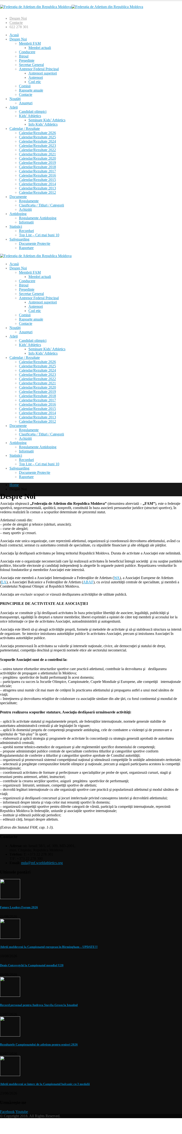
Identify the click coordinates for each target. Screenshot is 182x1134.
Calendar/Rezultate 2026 (37, 133)
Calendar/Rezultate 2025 (37, 137)
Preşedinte (26, 60)
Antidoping (18, 214)
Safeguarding (19, 239)
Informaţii (26, 222)
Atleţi (13, 107)
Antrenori (35, 77)
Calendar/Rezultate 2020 (37, 158)
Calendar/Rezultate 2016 (37, 175)
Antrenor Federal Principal (39, 69)
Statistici (15, 226)
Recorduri (26, 231)
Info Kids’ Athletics (43, 124)
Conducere (27, 52)
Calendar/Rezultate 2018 (37, 167)
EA (3, 582)
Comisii (25, 86)
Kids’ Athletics (30, 116)
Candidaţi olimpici (32, 112)
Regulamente (29, 201)
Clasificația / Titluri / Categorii (41, 205)
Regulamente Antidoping (37, 218)
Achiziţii (25, 209)
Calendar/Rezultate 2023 (37, 146)
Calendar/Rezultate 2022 (37, 150)
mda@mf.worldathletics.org (42, 863)
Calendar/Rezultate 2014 (37, 184)
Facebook (7, 1112)
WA (117, 578)
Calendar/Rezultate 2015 (37, 180)
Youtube (21, 1112)
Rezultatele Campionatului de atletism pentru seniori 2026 (39, 1044)
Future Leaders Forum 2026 (19, 907)
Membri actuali (39, 48)
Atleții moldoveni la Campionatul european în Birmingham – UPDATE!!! (49, 947)
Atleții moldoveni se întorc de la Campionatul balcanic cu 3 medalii (45, 1084)
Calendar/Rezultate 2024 (37, 141)
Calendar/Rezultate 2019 (37, 163)
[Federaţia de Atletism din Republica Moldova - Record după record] (71, 7)
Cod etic (34, 82)
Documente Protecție (34, 244)
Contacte (16, 23)
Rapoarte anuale (31, 90)
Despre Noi (18, 18)
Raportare (26, 248)
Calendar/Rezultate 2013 (37, 188)
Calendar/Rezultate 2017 (37, 171)
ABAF (88, 582)
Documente (18, 197)
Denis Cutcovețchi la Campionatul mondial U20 (32, 965)
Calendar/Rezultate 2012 (37, 192)
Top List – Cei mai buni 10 (39, 235)
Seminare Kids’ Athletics (46, 120)
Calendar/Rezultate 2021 (37, 154)
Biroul (23, 56)
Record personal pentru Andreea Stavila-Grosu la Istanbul (39, 1005)
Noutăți (15, 99)
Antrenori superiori (42, 73)
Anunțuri (25, 103)
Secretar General (31, 65)
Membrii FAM (30, 43)
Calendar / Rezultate (24, 129)
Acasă (14, 35)
